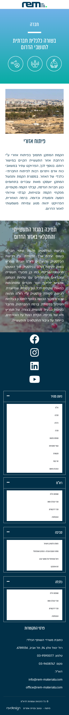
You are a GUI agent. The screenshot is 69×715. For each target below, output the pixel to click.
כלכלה (56, 422)
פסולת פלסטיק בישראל (51, 543)
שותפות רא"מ (54, 494)
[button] (34, 396)
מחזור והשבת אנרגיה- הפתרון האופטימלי (45, 551)
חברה (56, 430)
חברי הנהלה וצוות (53, 501)
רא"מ (56, 407)
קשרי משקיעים (53, 445)
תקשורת (55, 453)
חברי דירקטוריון (53, 509)
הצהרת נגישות (53, 468)
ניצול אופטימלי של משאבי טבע (48, 559)
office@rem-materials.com (44, 687)
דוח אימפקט (54, 566)
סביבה (56, 415)
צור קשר (55, 461)
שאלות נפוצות (54, 438)
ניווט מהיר (56, 396)
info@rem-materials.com (45, 679)
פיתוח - (46, 708)
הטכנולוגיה (55, 517)
